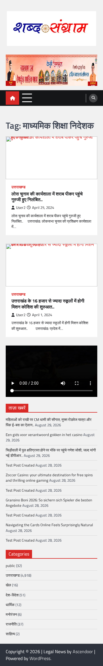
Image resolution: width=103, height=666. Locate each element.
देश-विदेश (12, 595)
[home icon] (12, 98)
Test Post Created (20, 465)
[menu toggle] (27, 98)
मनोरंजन (11, 614)
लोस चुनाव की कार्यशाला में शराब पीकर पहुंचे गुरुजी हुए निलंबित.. (47, 197)
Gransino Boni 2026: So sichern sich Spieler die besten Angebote (49, 502)
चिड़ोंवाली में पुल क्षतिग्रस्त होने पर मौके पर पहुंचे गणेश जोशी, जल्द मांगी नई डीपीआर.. (51, 452)
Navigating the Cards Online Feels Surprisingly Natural (49, 525)
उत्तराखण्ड (18, 187)
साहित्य (10, 634)
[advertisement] (51, 70)
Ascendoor (83, 651)
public (10, 565)
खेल (8, 585)
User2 (20, 207)
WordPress (39, 658)
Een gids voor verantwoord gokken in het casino (44, 434)
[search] (93, 98)
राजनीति (11, 624)
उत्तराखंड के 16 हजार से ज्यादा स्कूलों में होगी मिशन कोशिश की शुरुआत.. (47, 304)
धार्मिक (10, 605)
